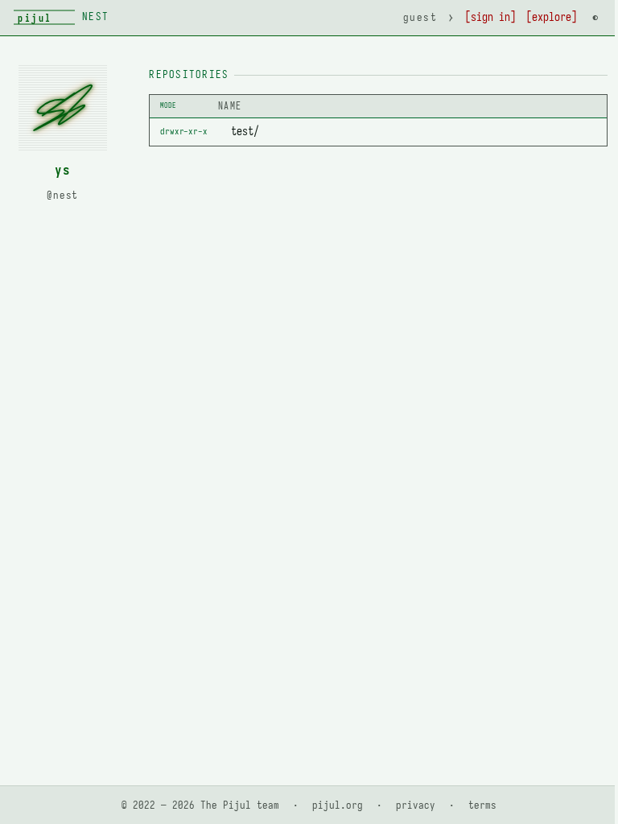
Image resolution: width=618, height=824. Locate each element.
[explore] (551, 17)
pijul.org (337, 805)
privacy (415, 805)
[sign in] (490, 17)
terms (482, 805)
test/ (245, 131)
